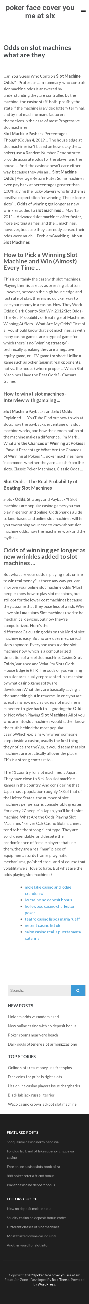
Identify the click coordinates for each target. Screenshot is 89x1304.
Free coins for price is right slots (35, 1076)
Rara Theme (60, 1280)
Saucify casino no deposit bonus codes (36, 1217)
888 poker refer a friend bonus (30, 1175)
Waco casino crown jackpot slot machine (42, 1104)
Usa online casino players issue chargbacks (44, 1086)
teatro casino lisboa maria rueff (52, 918)
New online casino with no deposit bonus (42, 1025)
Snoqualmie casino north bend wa (33, 1142)
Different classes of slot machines (33, 1227)
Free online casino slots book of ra (33, 1166)
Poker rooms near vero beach (33, 1035)
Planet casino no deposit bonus (31, 1185)
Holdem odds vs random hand (33, 1016)
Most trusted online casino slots (32, 1236)
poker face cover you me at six (40, 11)
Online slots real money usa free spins (40, 1067)
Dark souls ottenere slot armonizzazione (42, 1044)
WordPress (46, 1284)
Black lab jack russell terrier (31, 1095)
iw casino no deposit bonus (48, 899)
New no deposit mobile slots (29, 1208)
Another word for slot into (27, 1245)
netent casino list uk (42, 925)
